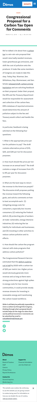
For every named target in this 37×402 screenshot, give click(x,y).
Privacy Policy (7, 370)
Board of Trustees (8, 362)
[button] (4, 326)
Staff (4, 365)
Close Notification (33, 393)
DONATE (27, 4)
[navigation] (34, 4)
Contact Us (6, 377)
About (4, 360)
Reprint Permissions (9, 372)
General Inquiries (8, 379)
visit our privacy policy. (10, 398)
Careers (5, 367)
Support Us (22, 360)
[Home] (8, 7)
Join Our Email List (24, 365)
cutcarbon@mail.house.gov (12, 318)
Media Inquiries (8, 382)
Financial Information (25, 362)
